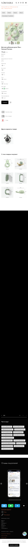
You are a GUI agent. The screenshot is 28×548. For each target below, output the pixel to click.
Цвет (2, 521)
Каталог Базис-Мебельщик (5, 533)
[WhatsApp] (11, 505)
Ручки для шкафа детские (19, 429)
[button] (16, 2)
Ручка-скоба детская (21, 443)
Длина (2, 524)
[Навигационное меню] (26, 2)
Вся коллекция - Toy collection (8, 15)
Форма (2, 520)
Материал (3, 525)
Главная (3, 6)
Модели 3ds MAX (4, 535)
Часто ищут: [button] (5, 422)
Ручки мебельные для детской (7, 437)
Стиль (2, 527)
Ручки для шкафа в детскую (19, 440)
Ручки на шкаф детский (18, 432)
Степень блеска (4, 528)
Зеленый (15, 12)
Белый (4, 12)
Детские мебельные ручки (11, 6)
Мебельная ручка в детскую (7, 429)
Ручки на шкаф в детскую (6, 432)
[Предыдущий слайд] (1, 484)
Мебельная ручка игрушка (7, 446)
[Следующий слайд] (27, 484)
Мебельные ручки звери (19, 446)
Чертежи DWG (3, 537)
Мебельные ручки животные (7, 448)
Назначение (3, 523)
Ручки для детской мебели (7, 440)
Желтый (21, 12)
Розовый (9, 12)
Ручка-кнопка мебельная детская (8, 443)
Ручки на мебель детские (6, 426)
